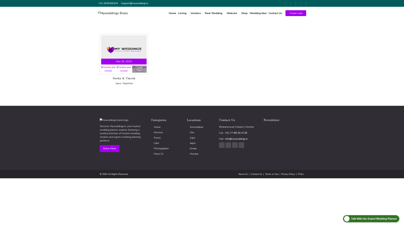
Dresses (158, 132)
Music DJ (158, 154)
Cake (156, 143)
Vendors (196, 13)
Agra (192, 138)
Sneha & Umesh (124, 78)
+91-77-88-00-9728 (236, 132)
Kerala (193, 148)
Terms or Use (271, 174)
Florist (157, 138)
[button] (295, 13)
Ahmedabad (196, 127)
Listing (182, 13)
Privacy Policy (288, 174)
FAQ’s (301, 174)
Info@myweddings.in (236, 138)
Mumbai (194, 154)
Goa (192, 132)
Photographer (161, 148)
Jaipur (193, 143)
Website (232, 13)
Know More (109, 148)
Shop (244, 13)
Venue (157, 127)
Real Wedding (213, 13)
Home (172, 13)
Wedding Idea (258, 13)
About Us (243, 174)
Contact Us (275, 13)
